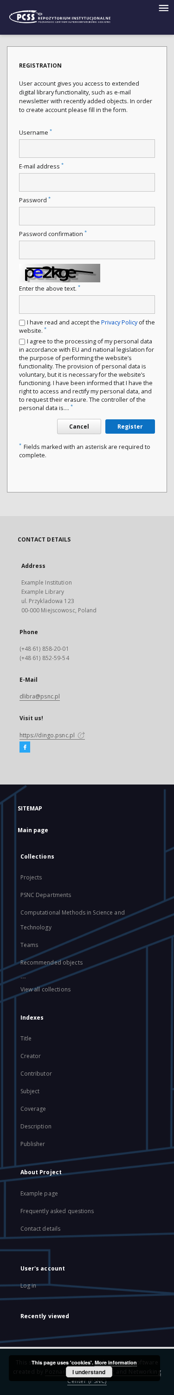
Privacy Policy (119, 322)
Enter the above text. (49, 289)
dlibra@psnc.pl (39, 696)
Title (26, 1038)
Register (130, 426)
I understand (88, 1372)
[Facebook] (24, 747)
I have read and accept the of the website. (87, 326)
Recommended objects (51, 962)
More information (116, 1362)
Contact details (40, 1229)
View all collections (45, 989)
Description (36, 1126)
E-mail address (41, 166)
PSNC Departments (45, 895)
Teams (29, 945)
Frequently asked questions (57, 1211)
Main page (33, 830)
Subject (30, 1091)
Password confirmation (53, 234)
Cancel (79, 426)
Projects (31, 877)
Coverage (33, 1109)
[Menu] (163, 7)
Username (35, 133)
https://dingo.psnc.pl (48, 735)
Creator (30, 1056)
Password (35, 200)
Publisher (32, 1144)
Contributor (36, 1073)
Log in (28, 1285)
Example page (39, 1193)
